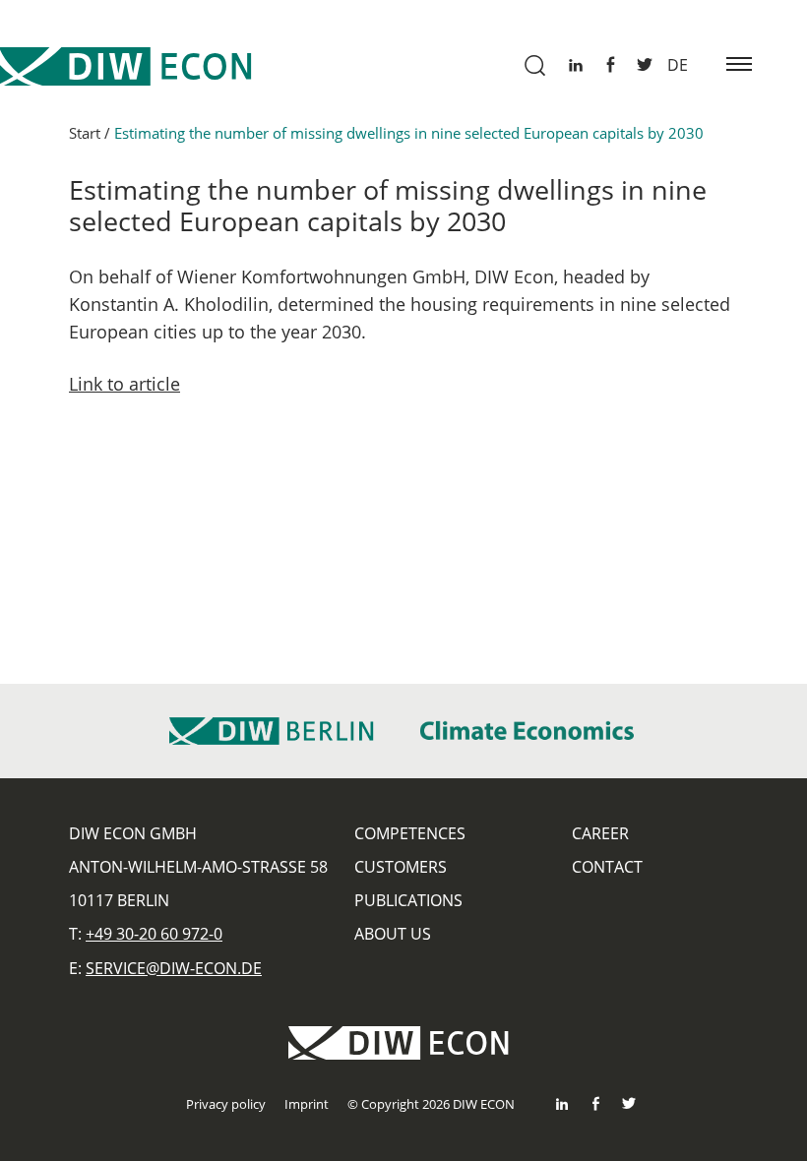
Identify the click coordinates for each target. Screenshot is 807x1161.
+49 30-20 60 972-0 (154, 934)
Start (84, 133)
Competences (410, 833)
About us (392, 934)
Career (600, 833)
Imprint (306, 1104)
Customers (400, 867)
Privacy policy (226, 1104)
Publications (408, 900)
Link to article (124, 384)
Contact (607, 867)
